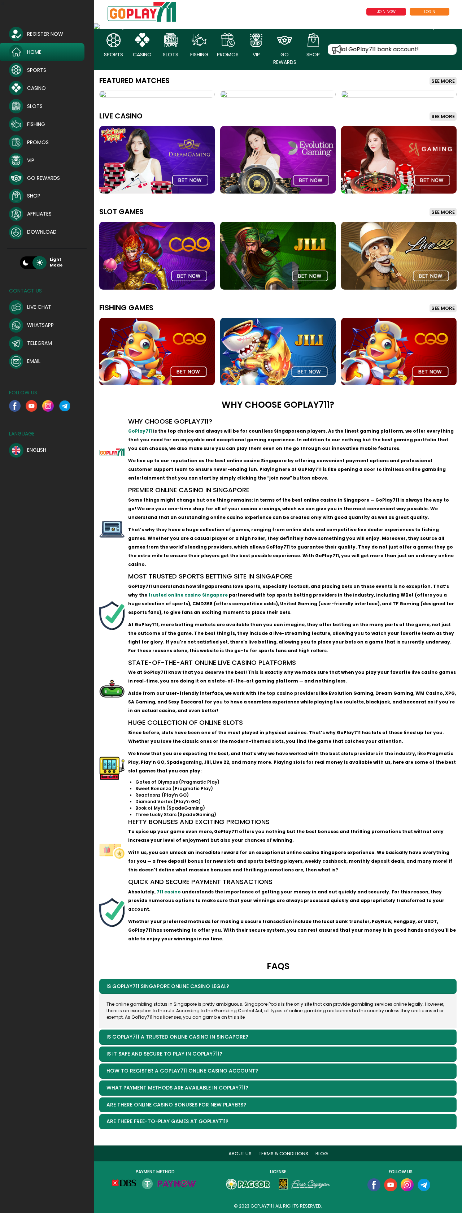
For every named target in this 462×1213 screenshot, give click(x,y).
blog (321, 1153)
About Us (240, 1153)
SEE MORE (443, 81)
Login (429, 11)
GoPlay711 (140, 431)
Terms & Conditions (283, 1153)
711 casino (169, 892)
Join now (386, 11)
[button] (121, 26)
